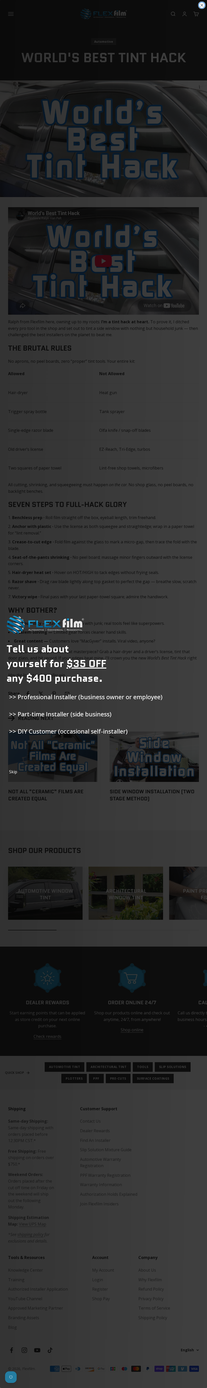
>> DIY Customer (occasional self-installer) (68, 731)
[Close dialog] (202, 5)
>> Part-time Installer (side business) (60, 714)
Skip (13, 772)
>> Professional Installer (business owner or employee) (85, 697)
